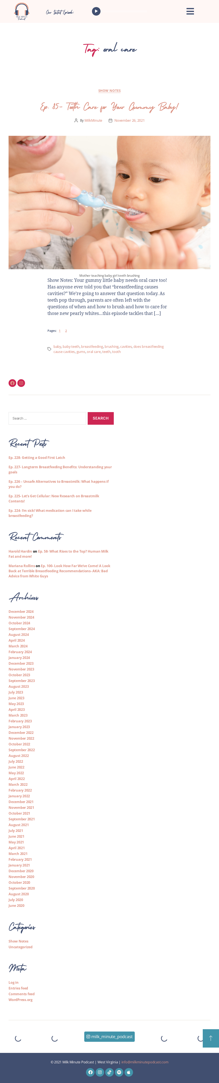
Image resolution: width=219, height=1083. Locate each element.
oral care (94, 351)
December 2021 (21, 801)
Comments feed (22, 994)
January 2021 (19, 865)
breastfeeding (92, 346)
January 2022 (19, 796)
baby (57, 346)
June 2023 (16, 698)
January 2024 (19, 657)
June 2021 (16, 836)
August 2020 (19, 894)
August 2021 (19, 824)
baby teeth (71, 346)
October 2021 (19, 813)
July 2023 (16, 692)
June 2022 (16, 767)
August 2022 (19, 755)
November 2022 (21, 738)
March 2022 (18, 784)
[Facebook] (12, 383)
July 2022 (16, 761)
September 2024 (22, 628)
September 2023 (22, 680)
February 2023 (20, 721)
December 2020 (21, 871)
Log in (14, 982)
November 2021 (21, 807)
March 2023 (18, 715)
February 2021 (20, 859)
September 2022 (22, 750)
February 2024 (20, 652)
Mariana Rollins (22, 565)
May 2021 (16, 842)
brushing (112, 346)
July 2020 (16, 899)
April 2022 (17, 778)
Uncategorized (21, 947)
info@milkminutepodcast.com (145, 1062)
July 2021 (16, 830)
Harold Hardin (20, 551)
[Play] (96, 11)
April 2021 (17, 848)
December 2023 (21, 663)
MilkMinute (93, 120)
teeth (106, 351)
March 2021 (18, 853)
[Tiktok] (109, 1072)
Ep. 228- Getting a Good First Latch (37, 457)
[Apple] (128, 1072)
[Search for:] (46, 419)
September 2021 (22, 819)
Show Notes (109, 91)
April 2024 (17, 640)
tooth (116, 351)
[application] (120, 11)
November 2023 (21, 669)
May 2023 (16, 703)
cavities (126, 346)
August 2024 (19, 634)
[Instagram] (21, 383)
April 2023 (17, 709)
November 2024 (21, 617)
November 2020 (21, 876)
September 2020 (22, 888)
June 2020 (16, 905)
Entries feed (18, 988)
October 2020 (19, 882)
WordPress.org (21, 999)
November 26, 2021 (129, 120)
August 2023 (19, 686)
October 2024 (19, 623)
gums (81, 351)
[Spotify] (119, 1072)
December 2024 (21, 611)
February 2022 (20, 790)
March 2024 (18, 646)
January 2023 (19, 726)
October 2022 (19, 744)
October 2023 (19, 675)
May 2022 (16, 773)
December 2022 (21, 732)
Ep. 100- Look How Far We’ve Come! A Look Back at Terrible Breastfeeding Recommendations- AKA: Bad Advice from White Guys (59, 570)
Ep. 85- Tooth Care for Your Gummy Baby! (109, 105)
